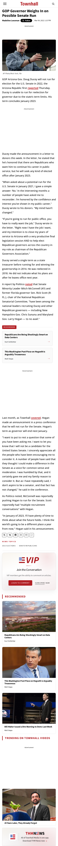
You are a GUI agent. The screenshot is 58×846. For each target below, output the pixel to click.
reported (33, 88)
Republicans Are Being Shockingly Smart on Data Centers (27, 636)
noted (28, 284)
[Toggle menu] (5, 3)
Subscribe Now (42, 583)
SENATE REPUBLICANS (28, 546)
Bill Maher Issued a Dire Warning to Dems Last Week (28, 726)
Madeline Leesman (10, 20)
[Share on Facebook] (15, 535)
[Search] (53, 4)
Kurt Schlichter (9, 641)
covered (36, 417)
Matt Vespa (8, 687)
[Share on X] (4, 535)
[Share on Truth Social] (10, 535)
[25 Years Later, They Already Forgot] (29, 804)
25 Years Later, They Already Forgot (20, 823)
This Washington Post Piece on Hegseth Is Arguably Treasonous (28, 682)
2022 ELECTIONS (9, 546)
